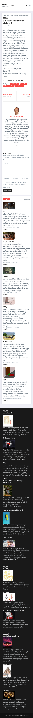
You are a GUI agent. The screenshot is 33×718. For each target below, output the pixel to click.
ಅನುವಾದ (12, 15)
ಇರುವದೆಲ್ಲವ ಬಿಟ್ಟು (8, 413)
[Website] (16, 145)
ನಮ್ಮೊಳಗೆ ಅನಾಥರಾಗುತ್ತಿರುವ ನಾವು (13, 510)
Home (4, 15)
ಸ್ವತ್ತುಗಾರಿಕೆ (5, 276)
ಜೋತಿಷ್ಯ (6, 569)
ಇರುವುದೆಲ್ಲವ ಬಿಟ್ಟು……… (9, 341)
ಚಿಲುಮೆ (4, 5)
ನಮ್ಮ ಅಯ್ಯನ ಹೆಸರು (8, 241)
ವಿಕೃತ (4, 379)
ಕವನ (8, 15)
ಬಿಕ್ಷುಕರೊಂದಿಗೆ (7, 537)
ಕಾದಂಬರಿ (6, 634)
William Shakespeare (19, 85)
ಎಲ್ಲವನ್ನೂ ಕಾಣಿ (27, 199)
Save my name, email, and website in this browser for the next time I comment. (15, 184)
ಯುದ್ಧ (4, 306)
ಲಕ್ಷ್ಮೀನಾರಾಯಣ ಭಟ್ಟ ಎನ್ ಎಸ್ (16, 116)
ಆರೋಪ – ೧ (7, 690)
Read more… (25, 434)
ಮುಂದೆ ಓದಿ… (25, 607)
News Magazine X (24, 715)
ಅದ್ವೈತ (5, 462)
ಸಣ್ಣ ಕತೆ (5, 411)
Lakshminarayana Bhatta (8, 85)
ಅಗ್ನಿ (4, 211)
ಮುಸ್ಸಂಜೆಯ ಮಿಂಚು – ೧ (11, 636)
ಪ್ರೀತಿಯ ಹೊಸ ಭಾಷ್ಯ (9, 438)
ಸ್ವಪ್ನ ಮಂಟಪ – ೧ (8, 664)
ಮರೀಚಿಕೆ (6, 592)
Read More (6, 229)
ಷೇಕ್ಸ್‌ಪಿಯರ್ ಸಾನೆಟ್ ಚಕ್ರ (14, 83)
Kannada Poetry (23, 83)
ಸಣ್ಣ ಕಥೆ (6, 199)
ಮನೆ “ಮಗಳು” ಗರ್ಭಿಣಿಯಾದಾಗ (13, 610)
